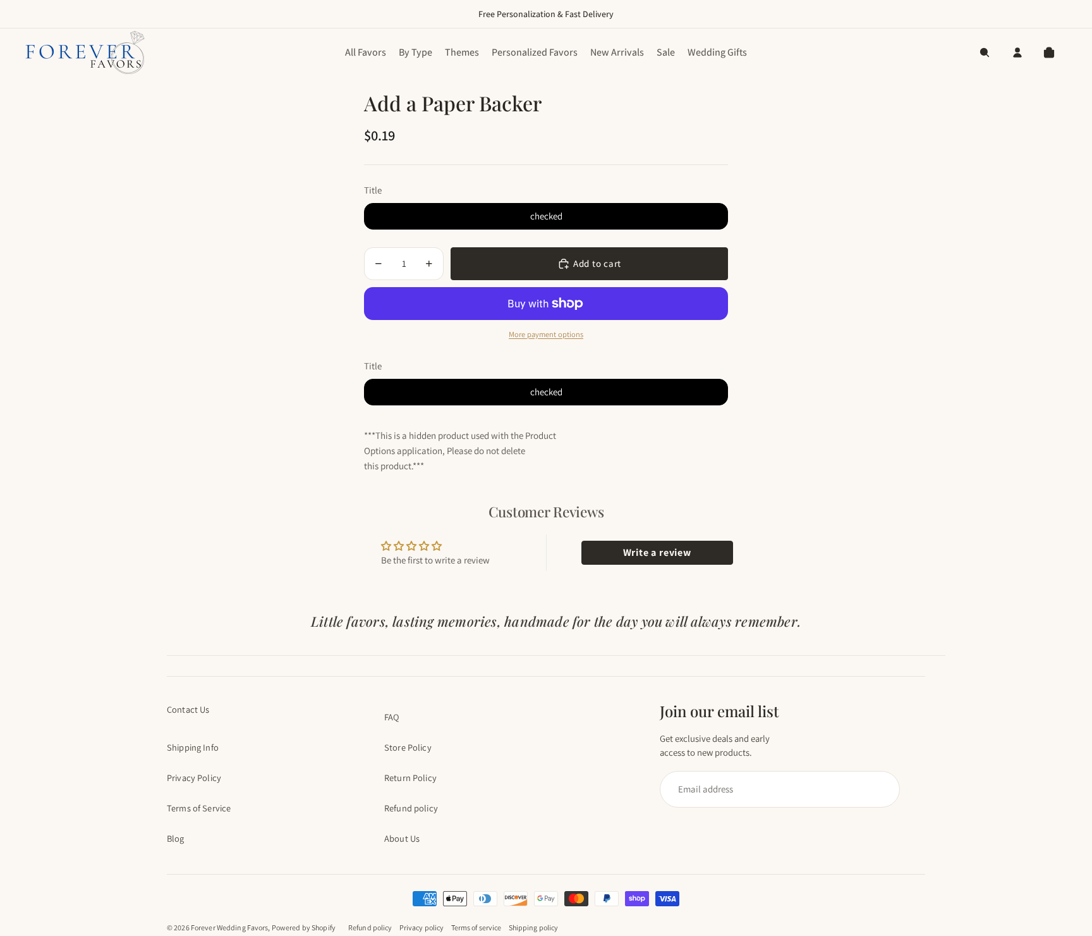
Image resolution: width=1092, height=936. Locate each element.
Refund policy (411, 808)
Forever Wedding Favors (230, 927)
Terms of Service (199, 808)
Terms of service (476, 927)
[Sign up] (774, 789)
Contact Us (188, 709)
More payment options (546, 334)
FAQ (391, 717)
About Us (402, 838)
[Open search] (984, 52)
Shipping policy (534, 927)
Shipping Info (193, 747)
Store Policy (408, 747)
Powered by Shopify (304, 927)
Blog (176, 838)
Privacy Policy (194, 778)
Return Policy (410, 778)
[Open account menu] (1017, 52)
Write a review (657, 552)
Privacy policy (421, 927)
